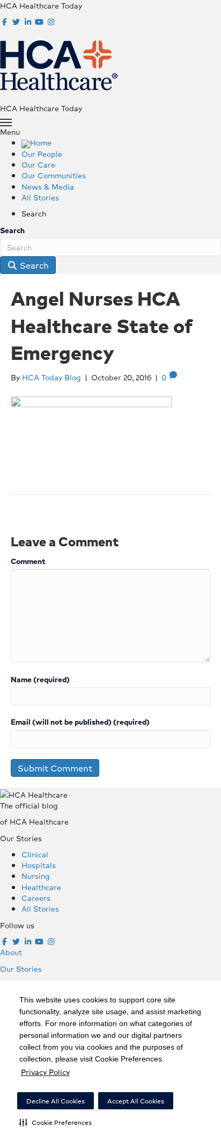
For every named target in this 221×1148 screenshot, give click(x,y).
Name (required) (40, 679)
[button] (55, 1122)
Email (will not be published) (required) (80, 721)
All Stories (40, 908)
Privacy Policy (45, 1072)
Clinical (34, 854)
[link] (36, 142)
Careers (35, 898)
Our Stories (21, 968)
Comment (28, 560)
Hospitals (38, 865)
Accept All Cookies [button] (135, 1101)
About (11, 952)
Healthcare (41, 887)
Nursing (35, 876)
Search (12, 230)
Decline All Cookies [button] (55, 1101)
